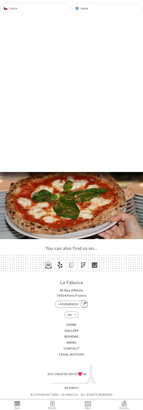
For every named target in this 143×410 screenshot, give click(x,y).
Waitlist (52, 408)
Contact (71, 348)
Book (17, 408)
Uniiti (73, 387)
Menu (71, 342)
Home (71, 324)
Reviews (71, 336)
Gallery (71, 330)
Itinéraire (124, 408)
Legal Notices (71, 354)
